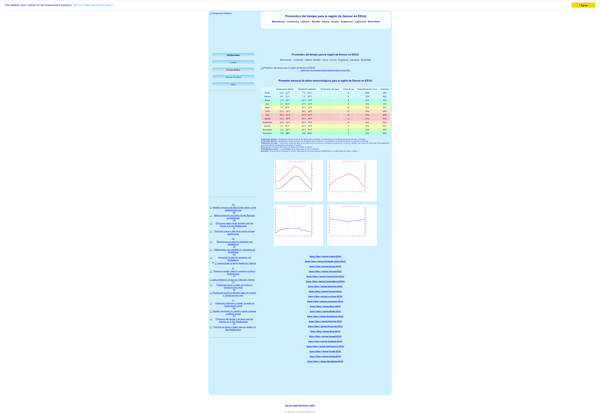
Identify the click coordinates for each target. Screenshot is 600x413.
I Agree (583, 5)
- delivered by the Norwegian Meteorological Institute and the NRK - (325, 70)
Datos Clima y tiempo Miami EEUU (325, 306)
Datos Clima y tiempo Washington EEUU (325, 361)
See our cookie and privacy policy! (93, 5)
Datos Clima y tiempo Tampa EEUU (325, 356)
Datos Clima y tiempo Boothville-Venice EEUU (325, 261)
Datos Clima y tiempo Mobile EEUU (325, 311)
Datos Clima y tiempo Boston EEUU (325, 266)
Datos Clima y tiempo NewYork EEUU (325, 321)
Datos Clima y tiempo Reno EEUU (325, 331)
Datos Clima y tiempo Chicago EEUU (325, 271)
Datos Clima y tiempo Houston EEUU (325, 291)
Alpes (233, 84)
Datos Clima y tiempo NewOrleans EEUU (325, 316)
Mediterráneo (233, 55)
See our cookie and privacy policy (300, 405)
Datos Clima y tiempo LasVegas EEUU (325, 296)
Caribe (233, 62)
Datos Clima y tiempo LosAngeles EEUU (325, 301)
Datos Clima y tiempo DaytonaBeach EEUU (325, 281)
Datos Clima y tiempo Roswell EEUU (325, 336)
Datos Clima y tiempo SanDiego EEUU (325, 341)
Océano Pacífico (233, 77)
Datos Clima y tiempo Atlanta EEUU (325, 256)
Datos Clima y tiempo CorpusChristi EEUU (325, 276)
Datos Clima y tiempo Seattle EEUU (325, 351)
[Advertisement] (300, 37)
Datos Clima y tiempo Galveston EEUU (325, 286)
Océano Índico (233, 70)
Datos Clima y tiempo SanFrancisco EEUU (325, 346)
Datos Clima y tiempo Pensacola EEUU (325, 326)
